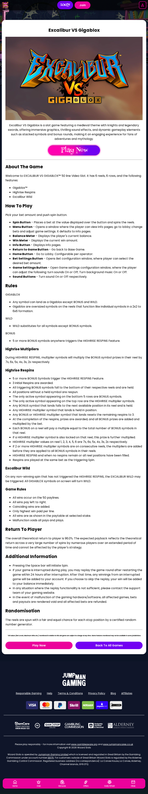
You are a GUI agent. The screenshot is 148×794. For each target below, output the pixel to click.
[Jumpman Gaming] (74, 685)
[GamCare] (22, 725)
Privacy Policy (96, 693)
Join (82, 5)
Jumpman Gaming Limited (53, 754)
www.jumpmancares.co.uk (118, 744)
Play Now (39, 645)
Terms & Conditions (70, 693)
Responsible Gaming (29, 693)
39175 (51, 757)
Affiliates (126, 693)
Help (49, 693)
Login (65, 5)
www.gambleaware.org (84, 744)
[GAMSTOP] (52, 725)
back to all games (109, 645)
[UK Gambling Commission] (74, 725)
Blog (113, 693)
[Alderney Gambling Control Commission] (121, 725)
